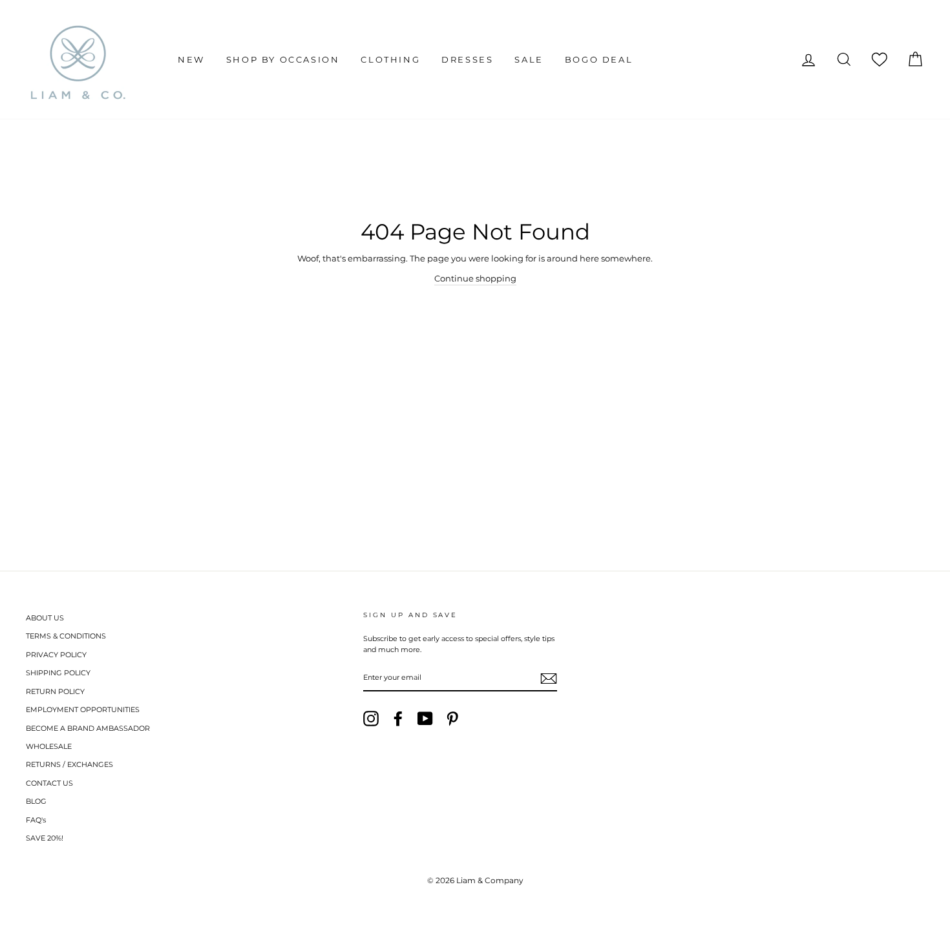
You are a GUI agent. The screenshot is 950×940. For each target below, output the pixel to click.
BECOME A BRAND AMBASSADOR (88, 728)
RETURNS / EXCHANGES (69, 764)
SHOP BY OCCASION (283, 59)
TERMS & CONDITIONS (66, 635)
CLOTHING (390, 59)
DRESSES (467, 59)
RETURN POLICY (55, 691)
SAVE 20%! (44, 838)
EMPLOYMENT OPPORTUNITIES (83, 709)
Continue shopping (475, 278)
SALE (528, 59)
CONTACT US (49, 783)
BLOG (36, 801)
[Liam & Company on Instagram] (371, 718)
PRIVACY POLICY (56, 654)
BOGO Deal (599, 59)
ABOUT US (45, 617)
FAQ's (36, 819)
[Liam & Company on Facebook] (398, 718)
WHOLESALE (49, 746)
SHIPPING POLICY (58, 672)
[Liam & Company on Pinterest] (452, 718)
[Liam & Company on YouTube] (425, 718)
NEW (191, 59)
